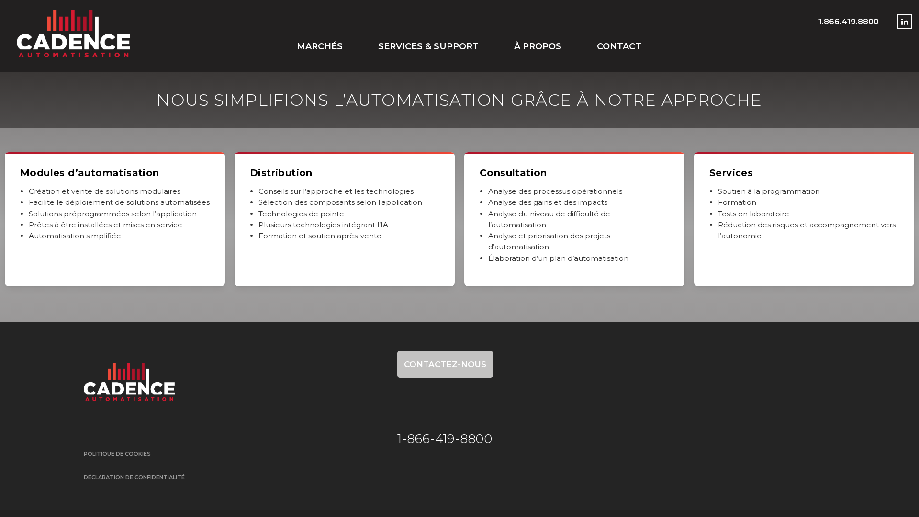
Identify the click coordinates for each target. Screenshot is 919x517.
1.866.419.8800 (848, 21)
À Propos (537, 46)
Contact (619, 46)
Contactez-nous (445, 364)
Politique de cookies (117, 453)
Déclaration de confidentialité (134, 477)
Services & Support (428, 46)
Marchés (320, 46)
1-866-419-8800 (445, 439)
